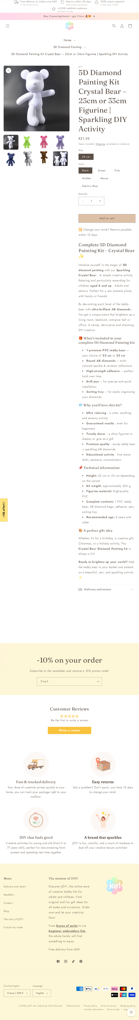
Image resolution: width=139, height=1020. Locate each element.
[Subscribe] (98, 681)
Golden (86, 178)
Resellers (9, 894)
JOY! (30, 1005)
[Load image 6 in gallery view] (27, 158)
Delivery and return (15, 886)
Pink (117, 170)
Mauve (104, 178)
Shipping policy (128, 1005)
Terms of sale (113, 1009)
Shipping (100, 144)
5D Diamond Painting (67, 47)
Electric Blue (90, 186)
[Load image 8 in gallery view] (60, 158)
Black (85, 170)
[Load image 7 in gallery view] (44, 158)
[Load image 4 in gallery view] (60, 142)
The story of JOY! (13, 919)
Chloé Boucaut (55, 1005)
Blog (6, 911)
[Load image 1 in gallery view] (11, 142)
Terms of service (109, 1005)
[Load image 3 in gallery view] (44, 142)
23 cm (86, 157)
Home (67, 40)
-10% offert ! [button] (4, 510)
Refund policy (73, 1005)
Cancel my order (13, 927)
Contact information (94, 1009)
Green (102, 170)
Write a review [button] (69, 730)
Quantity (83, 194)
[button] (8, 26)
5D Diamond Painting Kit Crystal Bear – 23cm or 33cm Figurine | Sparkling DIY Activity (69, 54)
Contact (8, 903)
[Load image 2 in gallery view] (27, 142)
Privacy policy (90, 1005)
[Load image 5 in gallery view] (11, 158)
